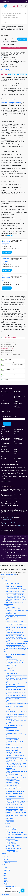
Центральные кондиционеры (14, 795)
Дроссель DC (9, 657)
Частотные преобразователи (10, 337)
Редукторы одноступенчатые (13, 840)
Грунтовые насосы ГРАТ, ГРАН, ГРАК (15, 741)
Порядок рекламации (18, 429)
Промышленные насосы (9, 372)
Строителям (16, 433)
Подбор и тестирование (10, 861)
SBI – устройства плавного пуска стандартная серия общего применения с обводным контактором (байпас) (16, 623)
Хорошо (3, 577)
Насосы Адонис (10, 754)
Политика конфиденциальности (14, 557)
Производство (4, 449)
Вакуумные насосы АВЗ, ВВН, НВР (14, 733)
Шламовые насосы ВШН (12, 783)
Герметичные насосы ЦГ (12, 739)
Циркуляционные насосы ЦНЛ (14, 780)
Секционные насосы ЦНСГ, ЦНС (14, 774)
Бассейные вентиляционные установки (16, 810)
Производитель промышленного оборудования (17, 460)
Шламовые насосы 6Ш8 (12, 782)
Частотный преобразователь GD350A (11, 102)
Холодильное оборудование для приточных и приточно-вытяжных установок (15, 798)
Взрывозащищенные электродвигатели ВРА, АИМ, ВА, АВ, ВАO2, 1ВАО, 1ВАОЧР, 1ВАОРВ (16, 679)
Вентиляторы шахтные (12, 719)
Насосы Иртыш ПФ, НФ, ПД (13, 757)
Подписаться (7, 424)
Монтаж (2, 433)
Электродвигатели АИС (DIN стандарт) (16, 692)
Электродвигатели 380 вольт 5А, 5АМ (16, 697)
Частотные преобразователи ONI (7, 356)
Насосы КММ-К (10, 821)
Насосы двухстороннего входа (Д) (15, 755)
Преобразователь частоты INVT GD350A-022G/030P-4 (17, 277)
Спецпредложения (5, 451)
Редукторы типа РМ (11, 842)
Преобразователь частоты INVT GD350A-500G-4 (17, 259)
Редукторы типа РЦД (11, 843)
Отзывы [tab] (11, 74)
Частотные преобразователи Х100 (7, 346)
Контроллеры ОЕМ (11, 613)
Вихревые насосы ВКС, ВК (12, 738)
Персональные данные (9, 559)
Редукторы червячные (12, 851)
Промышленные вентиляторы (10, 369)
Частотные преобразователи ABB (7, 350)
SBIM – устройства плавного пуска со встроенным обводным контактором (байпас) (16, 627)
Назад (5, 580)
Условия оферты (17, 456)
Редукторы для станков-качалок (14, 832)
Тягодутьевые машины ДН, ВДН (14, 725)
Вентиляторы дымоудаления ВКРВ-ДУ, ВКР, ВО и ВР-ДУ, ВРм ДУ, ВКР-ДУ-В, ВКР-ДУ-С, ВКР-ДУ (16, 716)
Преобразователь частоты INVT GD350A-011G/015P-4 (17, 241)
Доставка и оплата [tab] (22, 74)
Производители (4, 456)
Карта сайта (3, 458)
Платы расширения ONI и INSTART (15, 660)
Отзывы (2, 453)
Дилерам (4, 878)
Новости (16, 451)
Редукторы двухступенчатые (13, 831)
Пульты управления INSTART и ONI (15, 662)
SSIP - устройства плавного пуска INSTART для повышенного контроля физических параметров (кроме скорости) (17, 646)
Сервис (4, 853)
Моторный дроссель (11, 659)
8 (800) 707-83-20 (10, 517)
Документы (16, 431)
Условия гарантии (8, 858)
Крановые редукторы (11, 828)
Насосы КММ (9, 818)
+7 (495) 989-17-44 (10, 515)
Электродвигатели (8, 367)
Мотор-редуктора (11, 829)
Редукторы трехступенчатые (13, 845)
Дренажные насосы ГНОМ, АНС (14, 746)
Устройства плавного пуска (10, 362)
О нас (3, 864)
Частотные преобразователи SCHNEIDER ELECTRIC (10, 354)
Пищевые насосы (10, 769)
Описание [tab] (4, 74)
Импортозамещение (7, 877)
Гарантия (3, 429)
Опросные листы (17, 436)
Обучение (6, 883)
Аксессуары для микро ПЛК (13, 608)
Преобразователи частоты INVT (7, 348)
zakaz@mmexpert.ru (6, 70)
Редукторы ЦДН (10, 847)
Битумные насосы (10, 731)
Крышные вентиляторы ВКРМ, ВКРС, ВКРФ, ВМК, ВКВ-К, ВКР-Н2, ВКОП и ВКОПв (15, 708)
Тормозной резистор (11, 667)
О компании (7, 869)
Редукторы (7, 379)
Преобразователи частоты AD (7, 340)
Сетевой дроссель (11, 664)
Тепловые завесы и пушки (13, 724)
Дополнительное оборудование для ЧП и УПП (14, 364)
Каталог (4, 578)
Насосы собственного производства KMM (13, 377)
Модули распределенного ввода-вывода (16, 615)
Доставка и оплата (5, 431)
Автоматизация (8, 359)
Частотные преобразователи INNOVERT (8, 344)
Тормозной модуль (11, 665)
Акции (15, 449)
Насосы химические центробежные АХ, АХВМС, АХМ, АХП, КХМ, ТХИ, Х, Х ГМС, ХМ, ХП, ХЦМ (17, 760)
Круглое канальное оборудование (15, 802)
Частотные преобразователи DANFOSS (8, 352)
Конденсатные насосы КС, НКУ (14, 747)
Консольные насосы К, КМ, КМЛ (14, 749)
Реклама (6, 884)
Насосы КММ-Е (10, 820)
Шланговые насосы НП (12, 785)
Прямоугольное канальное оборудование (17, 801)
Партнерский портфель (10, 886)
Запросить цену (22, 39)
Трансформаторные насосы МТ (14, 776)
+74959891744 (5, 1)
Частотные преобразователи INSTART (8, 342)
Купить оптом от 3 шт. (14, 48)
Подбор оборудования (6, 436)
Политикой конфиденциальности (8, 574)
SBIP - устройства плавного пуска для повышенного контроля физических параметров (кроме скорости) (15, 632)
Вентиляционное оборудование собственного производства (14, 374)
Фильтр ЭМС (9, 668)
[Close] (25, 2)
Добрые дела (17, 453)
